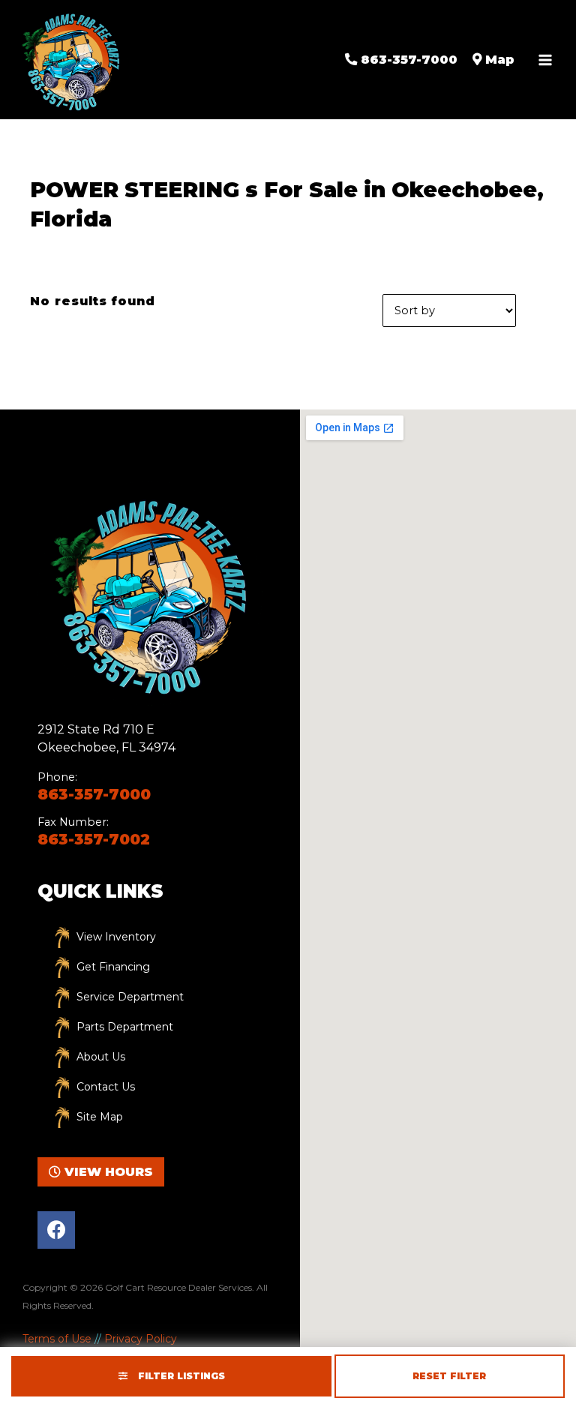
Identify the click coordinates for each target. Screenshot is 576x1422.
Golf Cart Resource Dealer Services (178, 1287)
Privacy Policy (140, 1339)
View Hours (107, 1172)
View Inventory (116, 937)
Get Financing (113, 967)
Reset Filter (449, 1376)
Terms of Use (57, 1339)
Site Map (99, 1117)
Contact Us (105, 1087)
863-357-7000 (94, 794)
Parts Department (124, 1027)
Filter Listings (180, 1376)
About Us (100, 1057)
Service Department (130, 997)
